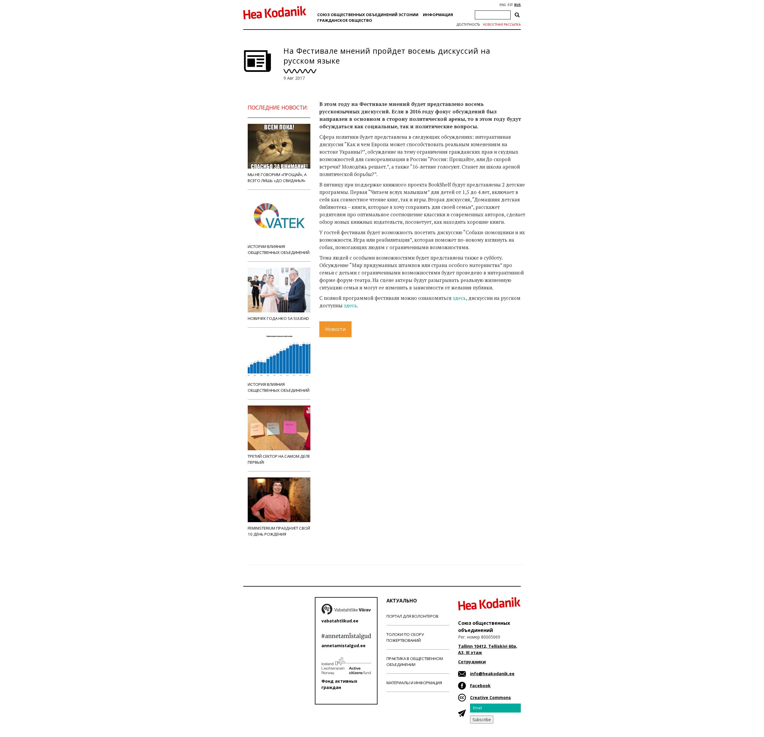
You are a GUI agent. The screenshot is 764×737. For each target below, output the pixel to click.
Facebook (480, 685)
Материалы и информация (414, 682)
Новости (335, 329)
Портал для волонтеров (412, 616)
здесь (459, 298)
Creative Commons (490, 697)
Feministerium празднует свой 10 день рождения (279, 531)
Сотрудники (472, 661)
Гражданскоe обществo (344, 20)
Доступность (468, 24)
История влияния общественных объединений (278, 387)
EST (510, 5)
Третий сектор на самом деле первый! (279, 459)
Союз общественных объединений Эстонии (367, 14)
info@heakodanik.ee (492, 673)
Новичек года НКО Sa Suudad (278, 318)
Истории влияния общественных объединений (278, 249)
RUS (517, 5)
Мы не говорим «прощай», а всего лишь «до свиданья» (277, 177)
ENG (503, 5)
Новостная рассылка (502, 24)
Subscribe (481, 719)
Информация (438, 14)
